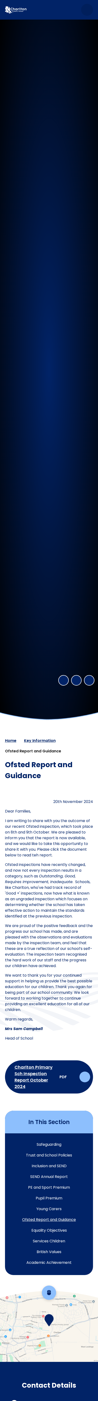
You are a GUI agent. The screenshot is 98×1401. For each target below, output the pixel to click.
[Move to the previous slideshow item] (63, 680)
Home (10, 740)
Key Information (40, 740)
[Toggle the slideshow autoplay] (89, 680)
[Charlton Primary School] (15, 9)
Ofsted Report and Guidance (33, 751)
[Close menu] (87, 10)
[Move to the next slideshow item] (76, 680)
